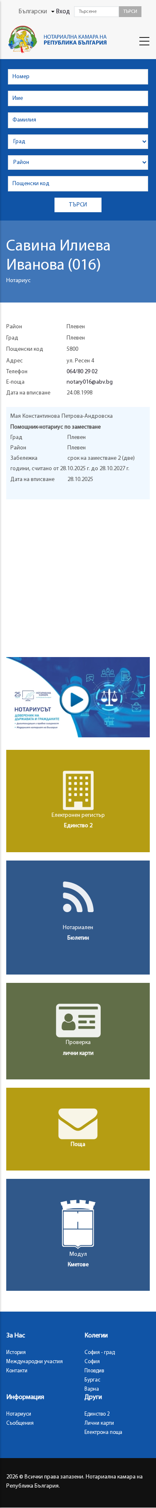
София (92, 1361)
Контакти (16, 1371)
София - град (99, 1352)
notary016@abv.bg (90, 382)
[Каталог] (59, 39)
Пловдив (94, 1371)
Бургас (92, 1380)
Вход (63, 12)
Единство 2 (97, 1414)
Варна (91, 1389)
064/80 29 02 (82, 372)
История (16, 1352)
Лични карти (99, 1423)
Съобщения (20, 1423)
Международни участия (34, 1361)
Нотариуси (18, 1414)
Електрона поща (103, 1432)
